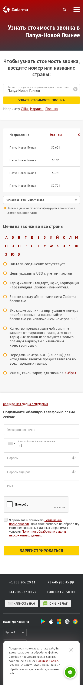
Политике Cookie (47, 661)
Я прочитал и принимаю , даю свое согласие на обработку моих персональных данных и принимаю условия (44, 527)
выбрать (71, 373)
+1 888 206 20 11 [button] (22, 582)
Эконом (56, 134)
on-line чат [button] (58, 603)
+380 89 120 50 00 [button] (60, 592)
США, (25, 108)
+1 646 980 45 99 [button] (60, 582)
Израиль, (37, 108)
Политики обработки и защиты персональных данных (38, 533)
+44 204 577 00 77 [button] (22, 592)
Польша (51, 108)
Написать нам (24, 603)
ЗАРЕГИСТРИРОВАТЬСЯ (41, 550)
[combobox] (11, 443)
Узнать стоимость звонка (41, 100)
